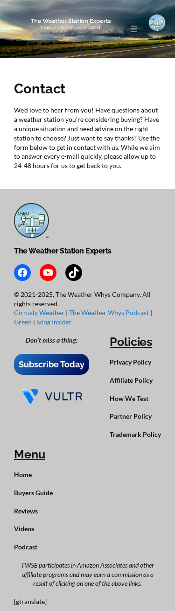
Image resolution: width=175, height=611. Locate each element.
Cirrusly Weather (40, 312)
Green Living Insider (43, 322)
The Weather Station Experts (63, 250)
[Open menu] (134, 29)
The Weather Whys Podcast (109, 312)
